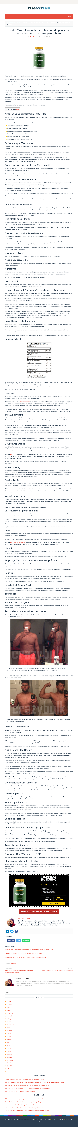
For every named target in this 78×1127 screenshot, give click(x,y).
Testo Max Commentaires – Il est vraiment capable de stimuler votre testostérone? (27, 1088)
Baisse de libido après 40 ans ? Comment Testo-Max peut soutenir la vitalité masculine (29, 949)
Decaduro (9, 1045)
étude (11, 454)
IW (33, 1120)
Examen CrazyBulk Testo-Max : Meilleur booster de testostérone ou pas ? (25, 1079)
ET (20, 1120)
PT (49, 1120)
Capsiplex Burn (11, 1022)
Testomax (13, 963)
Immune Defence (11, 1072)
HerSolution (10, 1060)
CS (12, 1120)
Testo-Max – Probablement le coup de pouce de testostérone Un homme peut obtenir (28, 1085)
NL (17, 1120)
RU (57, 1120)
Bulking (9, 1019)
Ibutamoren (10, 1069)
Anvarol (9, 1010)
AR (6, 1120)
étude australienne (25, 402)
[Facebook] (16, 931)
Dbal (8, 1042)
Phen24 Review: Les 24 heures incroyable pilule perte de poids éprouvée (25, 1102)
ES (66, 1120)
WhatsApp (26, 940)
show (17, 109)
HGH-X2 (9, 1063)
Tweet (18, 940)
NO (46, 1120)
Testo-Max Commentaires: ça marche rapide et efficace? (57, 969)
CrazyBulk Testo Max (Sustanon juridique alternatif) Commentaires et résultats (19, 970)
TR (71, 1120)
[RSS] (39, 2)
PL (52, 1120)
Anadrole (9, 1004)
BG (9, 1120)
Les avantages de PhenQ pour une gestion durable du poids (21, 1105)
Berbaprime (10, 1013)
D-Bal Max (9, 1039)
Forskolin (9, 1054)
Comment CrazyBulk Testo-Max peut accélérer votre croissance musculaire (25, 957)
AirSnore (9, 1001)
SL (63, 1120)
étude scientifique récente (17, 542)
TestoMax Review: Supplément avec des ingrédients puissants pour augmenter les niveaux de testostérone (34, 1082)
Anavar (9, 1007)
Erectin (9, 1051)
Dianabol (9, 1048)
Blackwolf (9, 1016)
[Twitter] (12, 931)
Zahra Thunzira (22, 978)
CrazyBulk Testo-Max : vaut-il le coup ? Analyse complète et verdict (23, 953)
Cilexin (8, 1028)
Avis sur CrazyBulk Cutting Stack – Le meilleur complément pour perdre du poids (27, 1110)
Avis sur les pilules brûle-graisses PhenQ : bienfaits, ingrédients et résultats (26, 1108)
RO (54, 1120)
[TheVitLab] (39, 8)
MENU (70, 17)
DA (14, 1120)
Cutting (9, 1036)
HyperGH (9, 1066)
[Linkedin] (7, 931)
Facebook (11, 940)
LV (41, 1120)
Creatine (9, 1033)
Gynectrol (9, 1057)
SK (60, 1120)
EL (30, 1120)
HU (36, 1120)
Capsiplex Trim (11, 1025)
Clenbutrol (9, 1031)
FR (25, 1120)
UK (39, 1122)
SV (68, 1120)
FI (22, 1120)
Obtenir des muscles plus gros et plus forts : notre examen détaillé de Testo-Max (27, 1099)
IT (38, 1120)
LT (43, 1120)
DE (28, 1120)
